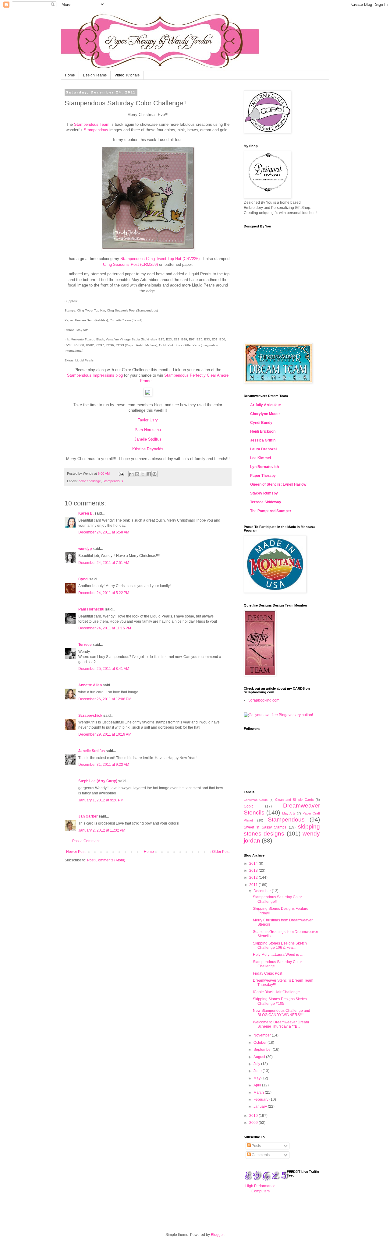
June (258, 1071)
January (261, 1106)
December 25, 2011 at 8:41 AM (103, 669)
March (259, 1092)
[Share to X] (143, 474)
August (260, 1057)
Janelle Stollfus (147, 439)
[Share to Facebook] (149, 474)
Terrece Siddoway (265, 502)
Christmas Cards (256, 799)
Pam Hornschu (148, 429)
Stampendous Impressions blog (95, 375)
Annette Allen (90, 685)
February (261, 1099)
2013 (254, 870)
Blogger (217, 1235)
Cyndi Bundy (261, 422)
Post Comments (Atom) (106, 860)
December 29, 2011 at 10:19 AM (104, 734)
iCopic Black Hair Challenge (276, 992)
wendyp (85, 549)
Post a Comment (86, 841)
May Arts (289, 813)
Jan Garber (88, 816)
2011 (254, 885)
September (263, 1049)
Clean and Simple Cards (294, 799)
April (258, 1085)
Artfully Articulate (265, 405)
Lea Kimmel (260, 458)
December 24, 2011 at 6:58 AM (103, 532)
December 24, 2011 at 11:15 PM (104, 628)
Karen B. (86, 513)
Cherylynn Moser (265, 414)
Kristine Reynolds (147, 449)
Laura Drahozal (263, 449)
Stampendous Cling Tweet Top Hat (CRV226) (160, 258)
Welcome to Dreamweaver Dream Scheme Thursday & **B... (281, 1024)
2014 (254, 863)
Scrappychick (90, 715)
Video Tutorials (127, 75)
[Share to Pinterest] (154, 474)
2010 (254, 1116)
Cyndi (83, 579)
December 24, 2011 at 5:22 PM (103, 593)
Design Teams (95, 75)
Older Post (220, 852)
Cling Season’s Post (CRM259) (130, 264)
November (263, 1035)
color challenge (90, 481)
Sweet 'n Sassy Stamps (265, 827)
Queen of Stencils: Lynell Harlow (278, 484)
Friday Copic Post (267, 973)
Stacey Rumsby (264, 493)
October (261, 1042)
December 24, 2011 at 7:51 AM (103, 563)
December (263, 891)
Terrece (85, 644)
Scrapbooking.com (263, 700)
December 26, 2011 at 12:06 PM (104, 699)
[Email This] (131, 474)
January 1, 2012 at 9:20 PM (100, 800)
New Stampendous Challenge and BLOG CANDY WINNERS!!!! (281, 1012)
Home (70, 75)
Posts (256, 1146)
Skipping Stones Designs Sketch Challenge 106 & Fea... (280, 945)
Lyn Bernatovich (264, 467)
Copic (249, 806)
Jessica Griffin (262, 440)
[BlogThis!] (137, 474)
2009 (254, 1123)
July (257, 1064)
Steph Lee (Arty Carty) (97, 781)
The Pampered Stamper (270, 511)
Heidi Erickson (262, 431)
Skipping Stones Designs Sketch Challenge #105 (280, 1001)
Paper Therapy (263, 475)
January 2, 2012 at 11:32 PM (101, 830)
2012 (254, 877)
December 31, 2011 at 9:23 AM (103, 764)
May (257, 1078)
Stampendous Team (91, 124)
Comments (260, 1155)
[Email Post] (121, 473)
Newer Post (75, 852)
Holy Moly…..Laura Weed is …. (278, 954)
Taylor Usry (148, 420)
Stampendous (96, 130)
